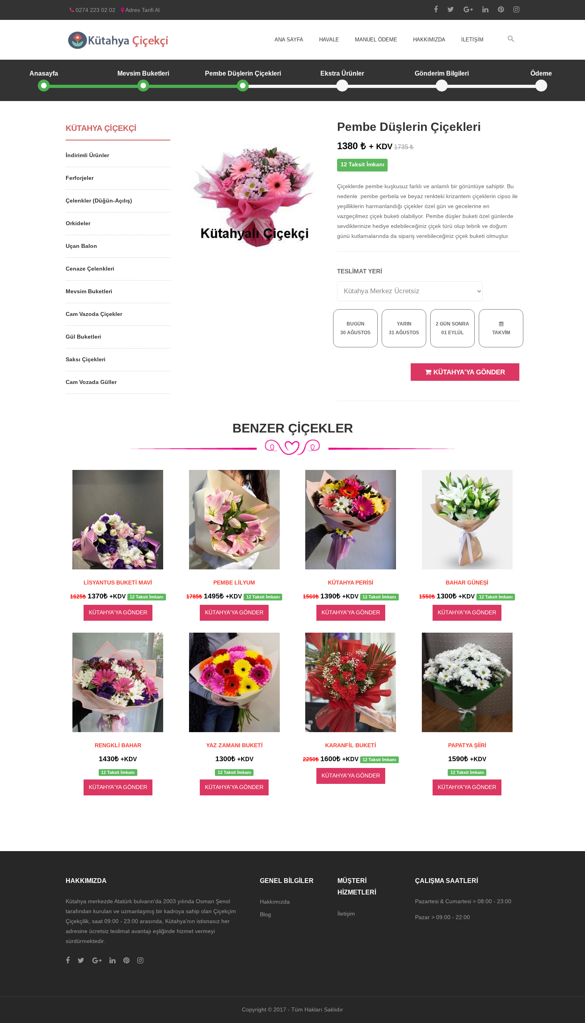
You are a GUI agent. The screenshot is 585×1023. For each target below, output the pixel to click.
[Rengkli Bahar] (118, 682)
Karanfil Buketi (350, 745)
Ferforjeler (80, 178)
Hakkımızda (429, 40)
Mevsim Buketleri (89, 291)
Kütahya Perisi (350, 582)
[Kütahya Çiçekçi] (118, 40)
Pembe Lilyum (234, 582)
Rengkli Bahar (118, 745)
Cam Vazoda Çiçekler (94, 314)
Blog (265, 914)
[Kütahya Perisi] (350, 519)
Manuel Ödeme (376, 40)
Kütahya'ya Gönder (468, 372)
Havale (329, 40)
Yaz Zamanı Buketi (234, 745)
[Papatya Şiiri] (467, 682)
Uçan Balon (81, 246)
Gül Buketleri (83, 336)
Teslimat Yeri (359, 271)
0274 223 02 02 (94, 10)
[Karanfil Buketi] (350, 682)
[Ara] (511, 39)
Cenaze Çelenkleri (90, 268)
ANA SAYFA (289, 40)
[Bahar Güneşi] (467, 519)
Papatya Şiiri (467, 745)
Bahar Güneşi (467, 582)
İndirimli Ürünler (87, 155)
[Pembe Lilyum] (234, 519)
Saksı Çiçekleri (85, 359)
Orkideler (78, 223)
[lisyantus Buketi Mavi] (118, 519)
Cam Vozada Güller (91, 382)
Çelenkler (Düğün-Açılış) (99, 200)
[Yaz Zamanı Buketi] (234, 682)
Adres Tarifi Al (142, 10)
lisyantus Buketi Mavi (118, 582)
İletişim (472, 40)
